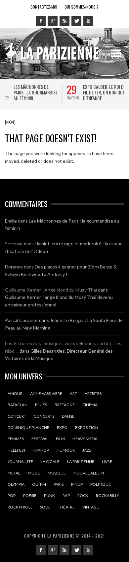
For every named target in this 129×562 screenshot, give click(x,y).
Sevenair (14, 243)
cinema (90, 404)
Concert (17, 416)
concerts (44, 416)
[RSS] (64, 21)
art (73, 393)
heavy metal (85, 438)
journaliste (20, 461)
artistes (93, 393)
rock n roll (20, 507)
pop (12, 495)
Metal (14, 473)
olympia (16, 484)
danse (68, 416)
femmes (16, 438)
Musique (57, 473)
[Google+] (53, 21)
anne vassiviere (46, 393)
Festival (39, 438)
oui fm (39, 484)
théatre (66, 507)
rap (66, 495)
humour (66, 450)
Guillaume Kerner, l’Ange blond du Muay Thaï (51, 290)
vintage (90, 507)
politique (100, 484)
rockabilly (107, 495)
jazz (86, 450)
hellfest (17, 450)
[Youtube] (88, 21)
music (34, 473)
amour (15, 393)
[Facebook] (41, 21)
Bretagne (65, 404)
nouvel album (88, 473)
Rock (82, 495)
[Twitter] (76, 21)
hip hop (41, 450)
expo (62, 427)
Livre (107, 461)
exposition (86, 427)
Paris (59, 484)
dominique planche (28, 427)
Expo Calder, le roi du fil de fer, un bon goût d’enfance (53, 92)
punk (49, 495)
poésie (29, 495)
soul (45, 507)
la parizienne (80, 461)
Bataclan (17, 404)
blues (41, 404)
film (60, 438)
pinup (77, 484)
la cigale (50, 461)
